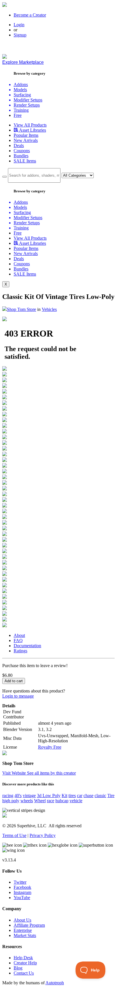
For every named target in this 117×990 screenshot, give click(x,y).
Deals (19, 145)
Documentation (27, 645)
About (19, 635)
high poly (10, 800)
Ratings (20, 650)
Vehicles (49, 309)
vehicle (76, 800)
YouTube (22, 897)
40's (18, 795)
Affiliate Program (29, 925)
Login (19, 24)
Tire (110, 795)
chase (88, 795)
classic (100, 795)
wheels (26, 800)
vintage (29, 795)
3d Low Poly (48, 795)
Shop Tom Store (21, 309)
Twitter (20, 882)
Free (18, 115)
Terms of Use (14, 835)
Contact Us (24, 973)
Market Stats (25, 935)
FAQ (18, 640)
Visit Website (14, 773)
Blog (18, 967)
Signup (20, 34)
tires (72, 795)
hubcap (61, 800)
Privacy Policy (43, 835)
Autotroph (54, 982)
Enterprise (23, 930)
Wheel (40, 800)
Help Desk (23, 957)
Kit (64, 795)
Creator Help (25, 962)
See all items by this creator (51, 773)
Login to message (18, 696)
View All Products (30, 125)
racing (7, 795)
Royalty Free (49, 747)
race (50, 800)
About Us (22, 920)
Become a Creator (30, 15)
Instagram (22, 892)
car (79, 795)
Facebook (22, 887)
